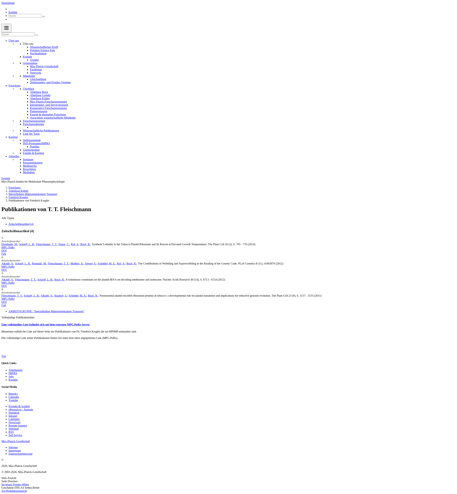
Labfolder (14, 419)
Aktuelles (14, 156)
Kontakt (27, 56)
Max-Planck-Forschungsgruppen (48, 101)
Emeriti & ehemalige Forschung (48, 114)
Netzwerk (35, 72)
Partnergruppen (38, 111)
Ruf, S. (75, 244)
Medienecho (30, 165)
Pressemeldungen (32, 162)
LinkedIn (14, 397)
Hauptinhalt (8, 2)
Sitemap (13, 447)
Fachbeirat (36, 69)
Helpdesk (14, 412)
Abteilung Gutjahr (40, 95)
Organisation (30, 63)
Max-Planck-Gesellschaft (44, 66)
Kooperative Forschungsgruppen (48, 108)
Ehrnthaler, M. (9, 244)
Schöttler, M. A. (106, 263)
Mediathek (29, 172)
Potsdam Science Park (42, 50)
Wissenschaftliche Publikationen (41, 130)
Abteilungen (15, 370)
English (13, 12)
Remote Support (18, 425)
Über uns (14, 40)
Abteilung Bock (39, 92)
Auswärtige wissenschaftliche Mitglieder (53, 117)
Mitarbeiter (29, 75)
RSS (11, 431)
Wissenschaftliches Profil (44, 47)
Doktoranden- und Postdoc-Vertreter (50, 82)
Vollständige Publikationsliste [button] (17, 317)
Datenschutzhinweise (20, 453)
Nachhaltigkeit (38, 53)
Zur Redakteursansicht (14, 490)
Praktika (34, 146)
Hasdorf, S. (60, 295)
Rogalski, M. (39, 263)
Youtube (13, 400)
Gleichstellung (38, 79)
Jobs (11, 376)
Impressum (15, 450)
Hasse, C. (64, 244)
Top (3, 356)
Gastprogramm (31, 149)
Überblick (28, 88)
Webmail (14, 428)
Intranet (13, 415)
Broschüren (29, 169)
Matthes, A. (77, 263)
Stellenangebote (32, 140)
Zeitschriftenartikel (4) (21, 224)
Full (3, 253)
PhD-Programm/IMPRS (36, 143)
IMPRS (13, 373)
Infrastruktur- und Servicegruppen (49, 104)
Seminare (28, 159)
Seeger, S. (90, 263)
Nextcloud (14, 422)
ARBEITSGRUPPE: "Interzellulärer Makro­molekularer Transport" (46, 311)
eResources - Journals (21, 409)
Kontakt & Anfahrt (19, 406)
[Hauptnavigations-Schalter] (6, 28)
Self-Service (15, 435)
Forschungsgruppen (34, 120)
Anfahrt (34, 59)
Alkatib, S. (7, 263)
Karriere (13, 136)
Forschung (15, 85)
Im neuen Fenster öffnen (15, 484)
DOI (4, 250)
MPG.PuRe (8, 247)
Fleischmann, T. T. (46, 244)
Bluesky (13, 393)
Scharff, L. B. (27, 244)
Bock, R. (85, 244)
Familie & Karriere (33, 153)
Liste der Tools (31, 133)
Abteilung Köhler (40, 98)
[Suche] (43, 16)
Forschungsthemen (33, 124)
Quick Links (8, 363)
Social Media (9, 386)
